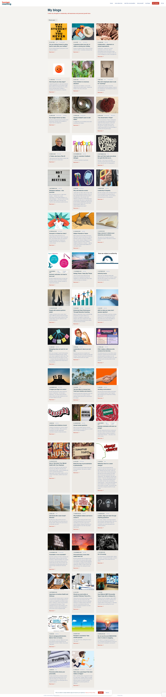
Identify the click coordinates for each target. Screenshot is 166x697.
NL (163, 3)
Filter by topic (52, 20)
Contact (156, 3)
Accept (100, 692)
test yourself (140, 3)
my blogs (147, 3)
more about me (118, 3)
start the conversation (129, 3)
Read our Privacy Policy (90, 692)
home (111, 3)
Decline (107, 692)
